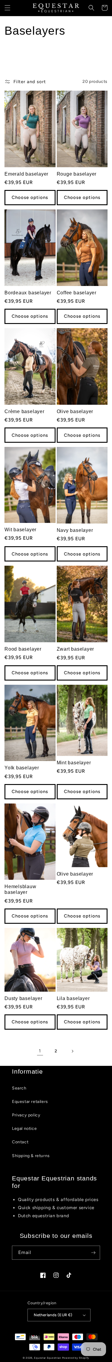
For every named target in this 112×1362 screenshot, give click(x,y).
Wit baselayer (20, 529)
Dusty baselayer (23, 998)
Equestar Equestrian (47, 1357)
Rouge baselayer (77, 173)
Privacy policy (26, 1115)
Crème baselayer (24, 411)
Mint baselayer (74, 762)
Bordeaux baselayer (27, 292)
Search (19, 1088)
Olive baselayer (75, 411)
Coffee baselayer (76, 292)
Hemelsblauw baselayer (20, 889)
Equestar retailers (30, 1101)
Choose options (30, 197)
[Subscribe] (93, 1253)
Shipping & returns (31, 1155)
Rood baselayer (23, 649)
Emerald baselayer (26, 173)
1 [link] (40, 1051)
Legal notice (24, 1128)
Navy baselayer (75, 530)
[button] (7, 7)
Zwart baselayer (75, 649)
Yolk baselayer (21, 767)
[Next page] (72, 1051)
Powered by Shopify (76, 1357)
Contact (20, 1142)
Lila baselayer (73, 998)
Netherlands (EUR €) (53, 1315)
